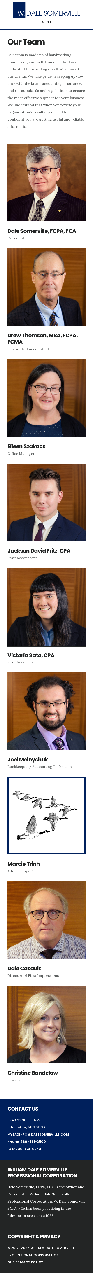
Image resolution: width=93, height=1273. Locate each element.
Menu (46, 22)
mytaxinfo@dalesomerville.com (38, 1134)
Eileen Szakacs (26, 446)
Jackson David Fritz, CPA (38, 551)
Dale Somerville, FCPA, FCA (41, 231)
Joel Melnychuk (27, 759)
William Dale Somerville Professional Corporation (46, 10)
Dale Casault (24, 968)
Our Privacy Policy (25, 1262)
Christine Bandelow (32, 1073)
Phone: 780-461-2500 (26, 1141)
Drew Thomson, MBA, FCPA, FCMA (42, 339)
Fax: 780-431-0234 (24, 1149)
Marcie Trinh (23, 864)
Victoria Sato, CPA (30, 655)
